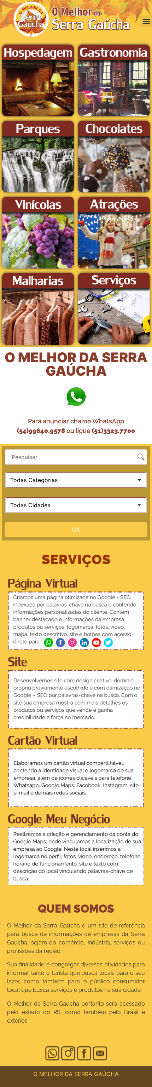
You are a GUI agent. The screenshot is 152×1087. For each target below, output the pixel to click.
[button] (146, 21)
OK (76, 529)
